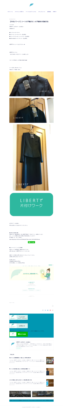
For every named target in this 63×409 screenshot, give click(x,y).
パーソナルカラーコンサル (31, 11)
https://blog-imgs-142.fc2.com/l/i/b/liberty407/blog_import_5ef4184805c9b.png (24, 239)
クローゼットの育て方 (19, 11)
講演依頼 (49, 11)
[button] (10, 12)
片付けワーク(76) (11, 302)
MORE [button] (54, 11)
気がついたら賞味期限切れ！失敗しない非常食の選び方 (20, 357)
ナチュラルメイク (41, 11)
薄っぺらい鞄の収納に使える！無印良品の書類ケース (19, 368)
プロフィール (10, 11)
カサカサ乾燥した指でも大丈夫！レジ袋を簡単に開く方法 (20, 380)
